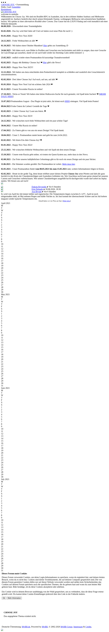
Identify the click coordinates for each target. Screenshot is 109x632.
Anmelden (16, 7)
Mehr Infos (66, 201)
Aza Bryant (37, 191)
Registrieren (6, 9)
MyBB (45, 627)
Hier (45, 45)
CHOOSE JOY (8, 4)
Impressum (78, 627)
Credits (88, 627)
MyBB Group (66, 627)
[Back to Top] (2, 630)
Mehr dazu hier (68, 164)
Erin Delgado (37, 189)
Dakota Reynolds (39, 187)
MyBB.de (26, 627)
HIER (67, 101)
